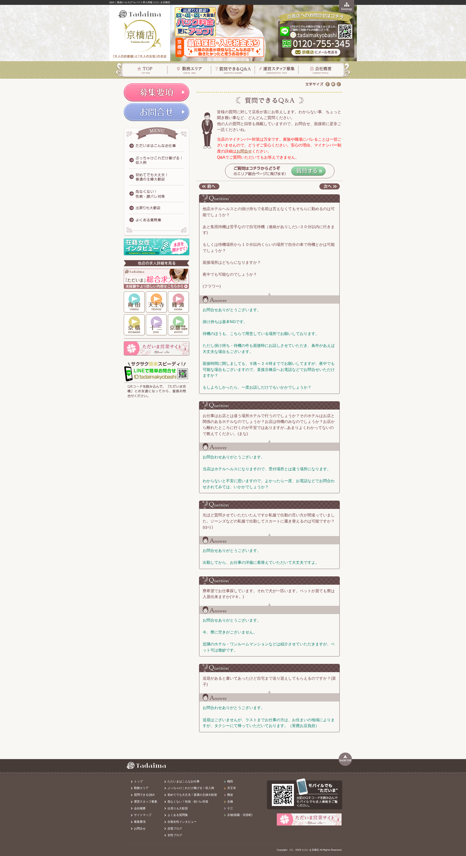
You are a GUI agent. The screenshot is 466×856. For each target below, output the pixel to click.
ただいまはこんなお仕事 (183, 781)
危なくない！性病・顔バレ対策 (187, 801)
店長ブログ (174, 828)
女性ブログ (174, 835)
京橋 (134, 325)
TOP (145, 70)
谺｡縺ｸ (329, 186)
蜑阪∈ (209, 186)
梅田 (134, 302)
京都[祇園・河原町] (178, 325)
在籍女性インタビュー (182, 821)
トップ (138, 781)
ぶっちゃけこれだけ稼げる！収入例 (190, 788)
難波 (178, 302)
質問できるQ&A (144, 794)
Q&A (232, 70)
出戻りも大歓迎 (177, 808)
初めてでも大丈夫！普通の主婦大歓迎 (192, 794)
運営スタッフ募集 (276, 70)
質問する (308, 171)
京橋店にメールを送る (316, 52)
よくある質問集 (177, 815)
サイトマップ (347, 6)
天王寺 (156, 302)
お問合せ (244, 151)
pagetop (345, 759)
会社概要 (321, 70)
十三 (156, 325)
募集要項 (140, 821)
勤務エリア (189, 70)
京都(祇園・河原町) (239, 815)
